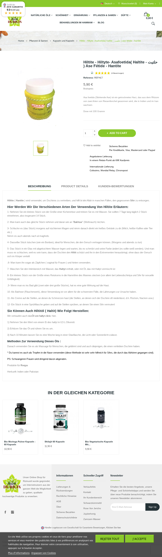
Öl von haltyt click (41, 315)
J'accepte (139, 539)
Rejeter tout (109, 539)
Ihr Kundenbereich (92, 497)
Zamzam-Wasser (91, 519)
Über (58, 506)
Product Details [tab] (74, 186)
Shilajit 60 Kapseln (55, 441)
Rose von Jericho (92, 508)
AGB (58, 501)
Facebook (5, 512)
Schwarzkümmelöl (92, 503)
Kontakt (87, 492)
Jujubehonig (89, 513)
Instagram (12, 512)
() (129, 3)
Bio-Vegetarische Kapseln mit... (99, 443)
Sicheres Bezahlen (65, 512)
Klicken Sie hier (113, 528)
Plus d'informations (19, 552)
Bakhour (78, 222)
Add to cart (118, 133)
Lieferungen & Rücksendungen (64, 489)
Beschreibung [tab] (39, 186)
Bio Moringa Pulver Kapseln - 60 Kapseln (20, 443)
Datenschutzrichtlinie (66, 517)
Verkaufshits (89, 487)
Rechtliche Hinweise (66, 496)
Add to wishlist (93, 145)
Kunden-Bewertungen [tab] (116, 186)
